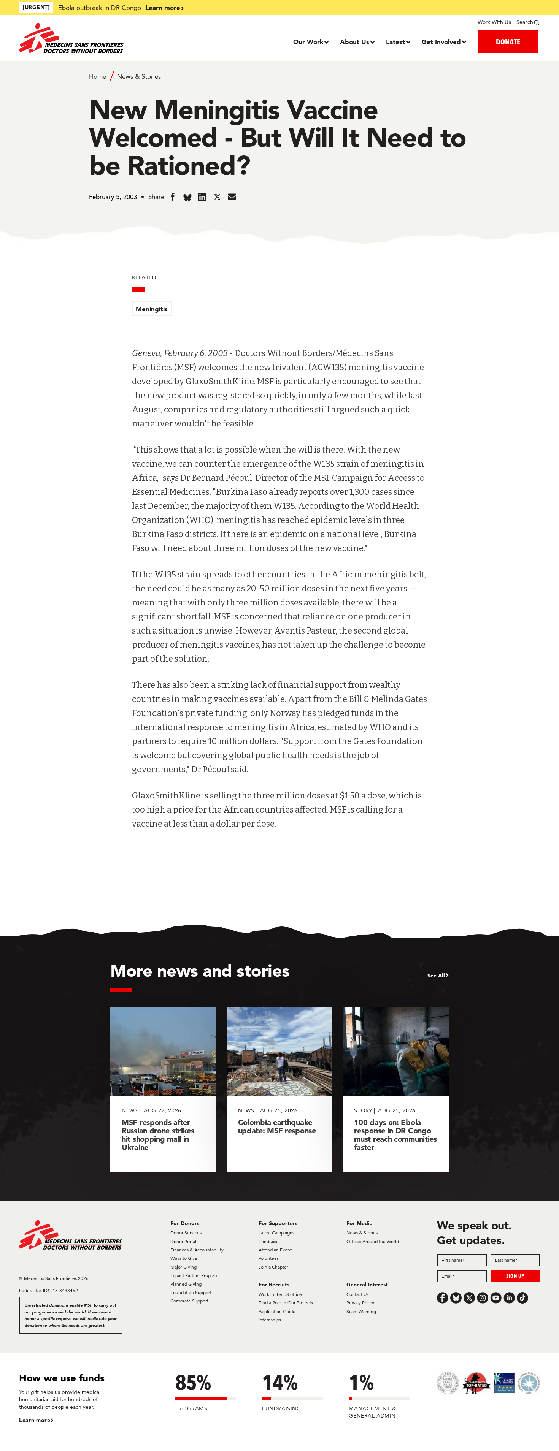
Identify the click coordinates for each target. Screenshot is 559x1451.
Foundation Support (190, 1292)
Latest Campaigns (276, 1233)
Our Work (308, 42)
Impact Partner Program (194, 1275)
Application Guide (277, 1311)
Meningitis (152, 309)
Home (97, 76)
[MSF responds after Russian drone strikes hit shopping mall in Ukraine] (163, 1089)
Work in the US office (280, 1294)
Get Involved (441, 42)
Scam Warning (361, 1311)
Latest (395, 42)
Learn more (162, 7)
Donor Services (186, 1233)
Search (524, 22)
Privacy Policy (360, 1302)
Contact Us (357, 1294)
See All (436, 976)
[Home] (84, 38)
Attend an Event (275, 1250)
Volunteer (268, 1258)
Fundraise (269, 1241)
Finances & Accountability (197, 1250)
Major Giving (183, 1267)
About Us (354, 42)
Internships (270, 1320)
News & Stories (139, 76)
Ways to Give (183, 1258)
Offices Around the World (372, 1241)
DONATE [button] (508, 41)
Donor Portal (183, 1241)
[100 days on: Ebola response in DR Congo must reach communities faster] (396, 1089)
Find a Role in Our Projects (286, 1302)
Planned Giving (186, 1284)
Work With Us (494, 22)
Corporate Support (189, 1301)
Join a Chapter (273, 1267)
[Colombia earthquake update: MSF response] (280, 1089)
